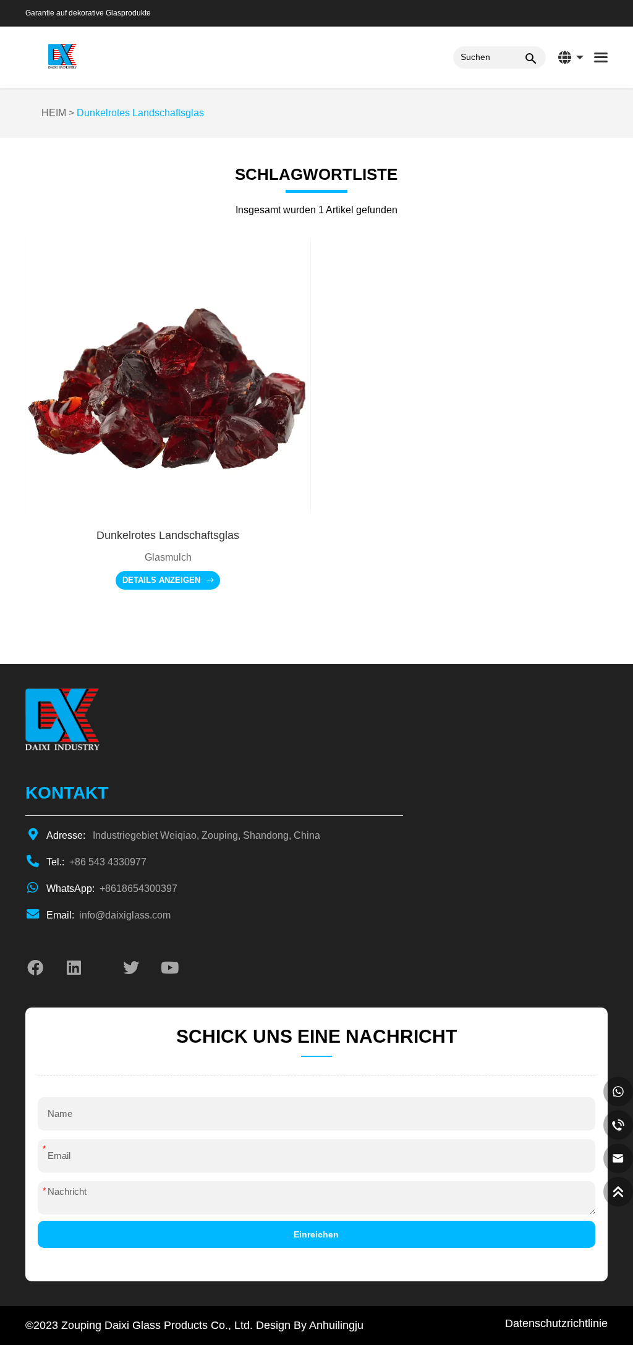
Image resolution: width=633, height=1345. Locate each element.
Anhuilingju (336, 1325)
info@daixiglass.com (108, 915)
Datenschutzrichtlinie (556, 1323)
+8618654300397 (111, 888)
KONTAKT (66, 792)
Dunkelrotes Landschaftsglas (140, 113)
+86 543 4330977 (96, 862)
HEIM (53, 113)
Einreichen (316, 1234)
